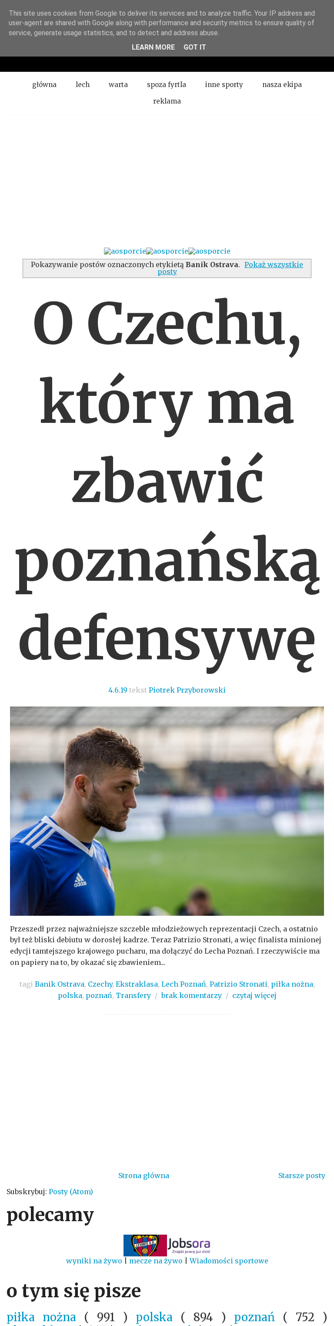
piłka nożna (292, 984)
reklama (167, 101)
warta (118, 84)
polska (70, 995)
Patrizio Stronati (238, 984)
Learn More (153, 47)
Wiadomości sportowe (229, 1260)
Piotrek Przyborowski (187, 690)
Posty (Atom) (71, 1191)
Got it (195, 47)
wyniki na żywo (94, 1260)
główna (44, 84)
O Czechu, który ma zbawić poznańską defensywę (167, 482)
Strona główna (143, 1175)
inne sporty (224, 84)
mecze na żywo (156, 1260)
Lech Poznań (183, 984)
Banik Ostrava (59, 984)
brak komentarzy (191, 995)
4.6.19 (117, 690)
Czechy (100, 984)
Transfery (133, 995)
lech (83, 84)
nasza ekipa (282, 84)
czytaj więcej (254, 995)
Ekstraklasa (137, 984)
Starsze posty (301, 1175)
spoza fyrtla (166, 84)
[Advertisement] (167, 180)
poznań (99, 995)
